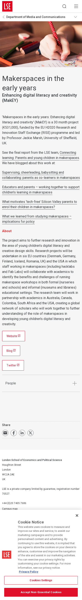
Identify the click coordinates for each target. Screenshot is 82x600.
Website (12, 336)
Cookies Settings (41, 580)
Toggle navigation (77, 17)
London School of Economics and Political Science (7, 6)
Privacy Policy (28, 571)
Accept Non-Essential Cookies (41, 592)
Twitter (11, 365)
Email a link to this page (5, 433)
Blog (9, 350)
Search (64, 6)
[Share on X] (30, 433)
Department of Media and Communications (35, 17)
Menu (76, 6)
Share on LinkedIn (22, 433)
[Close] (77, 515)
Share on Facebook (14, 433)
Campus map (9, 508)
